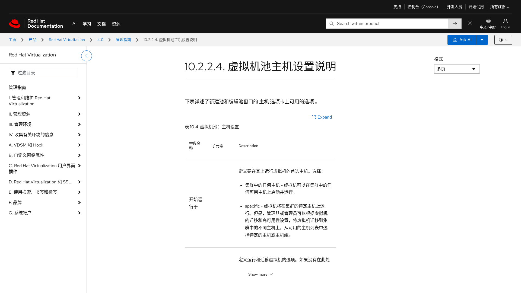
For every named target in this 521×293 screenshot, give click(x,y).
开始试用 (476, 6)
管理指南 (123, 39)
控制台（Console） (424, 6)
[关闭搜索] (470, 23)
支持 (397, 6)
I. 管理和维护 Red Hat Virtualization (29, 101)
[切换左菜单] (86, 55)
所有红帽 (498, 6)
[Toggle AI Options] (482, 40)
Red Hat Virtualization (67, 39)
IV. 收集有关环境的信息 (31, 135)
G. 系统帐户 (20, 213)
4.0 (100, 39)
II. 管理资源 (19, 114)
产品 (32, 39)
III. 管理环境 (20, 124)
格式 (438, 59)
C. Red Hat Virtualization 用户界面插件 (42, 168)
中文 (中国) (488, 27)
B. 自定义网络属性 (26, 155)
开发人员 (454, 6)
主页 (12, 39)
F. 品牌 (15, 202)
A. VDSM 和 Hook (26, 145)
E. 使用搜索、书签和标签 (33, 192)
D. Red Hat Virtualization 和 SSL (40, 182)
